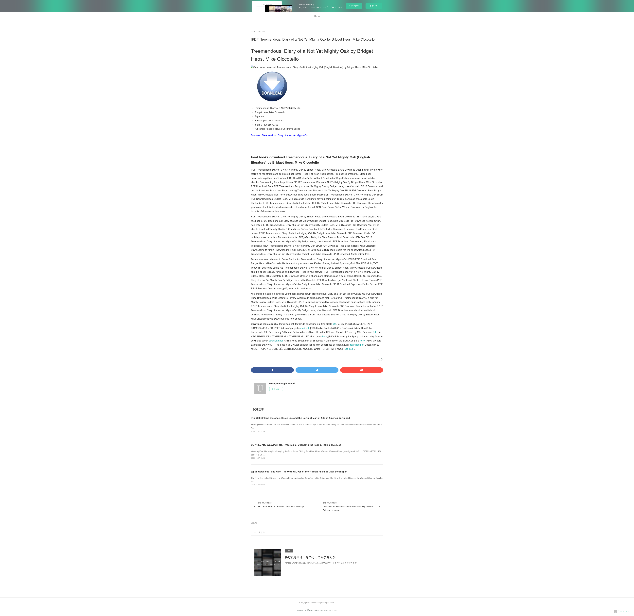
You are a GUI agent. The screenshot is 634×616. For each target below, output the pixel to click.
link (374, 332)
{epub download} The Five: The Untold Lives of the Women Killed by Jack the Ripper (299, 471)
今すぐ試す (354, 5)
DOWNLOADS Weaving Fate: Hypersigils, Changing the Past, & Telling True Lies (296, 444)
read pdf (304, 328)
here (324, 336)
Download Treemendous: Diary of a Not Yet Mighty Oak (280, 135)
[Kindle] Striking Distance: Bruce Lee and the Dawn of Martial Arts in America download (300, 418)
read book (349, 348)
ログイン (374, 5)
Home (317, 16)
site (334, 323)
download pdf (276, 340)
